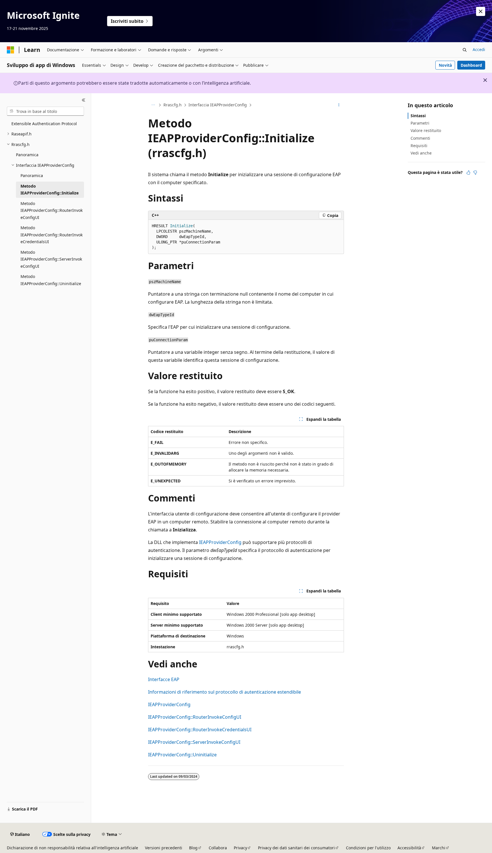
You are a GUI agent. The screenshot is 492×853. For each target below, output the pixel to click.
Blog (193, 847)
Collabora (218, 847)
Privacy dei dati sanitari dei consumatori (296, 847)
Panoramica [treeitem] (27, 154)
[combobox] (45, 111)
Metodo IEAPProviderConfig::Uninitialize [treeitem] (50, 280)
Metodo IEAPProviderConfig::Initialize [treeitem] (49, 189)
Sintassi (418, 115)
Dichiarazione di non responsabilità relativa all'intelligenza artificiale (72, 847)
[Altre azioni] (339, 105)
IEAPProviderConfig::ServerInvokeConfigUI (194, 742)
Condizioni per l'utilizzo (368, 847)
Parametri (420, 123)
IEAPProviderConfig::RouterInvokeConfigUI (194, 717)
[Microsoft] (10, 50)
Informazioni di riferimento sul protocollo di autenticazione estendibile (224, 692)
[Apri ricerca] (464, 50)
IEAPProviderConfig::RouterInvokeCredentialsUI (199, 729)
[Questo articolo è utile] (468, 172)
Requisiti (419, 145)
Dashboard (471, 65)
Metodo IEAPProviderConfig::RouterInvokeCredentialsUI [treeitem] (51, 234)
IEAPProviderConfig (220, 542)
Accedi (479, 49)
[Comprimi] (84, 100)
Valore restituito (426, 130)
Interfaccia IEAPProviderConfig (217, 104)
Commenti (420, 138)
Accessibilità (409, 847)
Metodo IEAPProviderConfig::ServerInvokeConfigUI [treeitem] (51, 259)
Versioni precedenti (163, 847)
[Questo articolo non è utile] (475, 172)
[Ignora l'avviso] (480, 11)
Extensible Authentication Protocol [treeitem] (44, 123)
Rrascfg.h (172, 104)
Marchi (438, 847)
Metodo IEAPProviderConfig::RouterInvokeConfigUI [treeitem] (51, 210)
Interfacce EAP (163, 679)
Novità (445, 65)
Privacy (240, 847)
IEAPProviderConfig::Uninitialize (182, 755)
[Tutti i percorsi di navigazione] (153, 105)
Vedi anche (421, 153)
